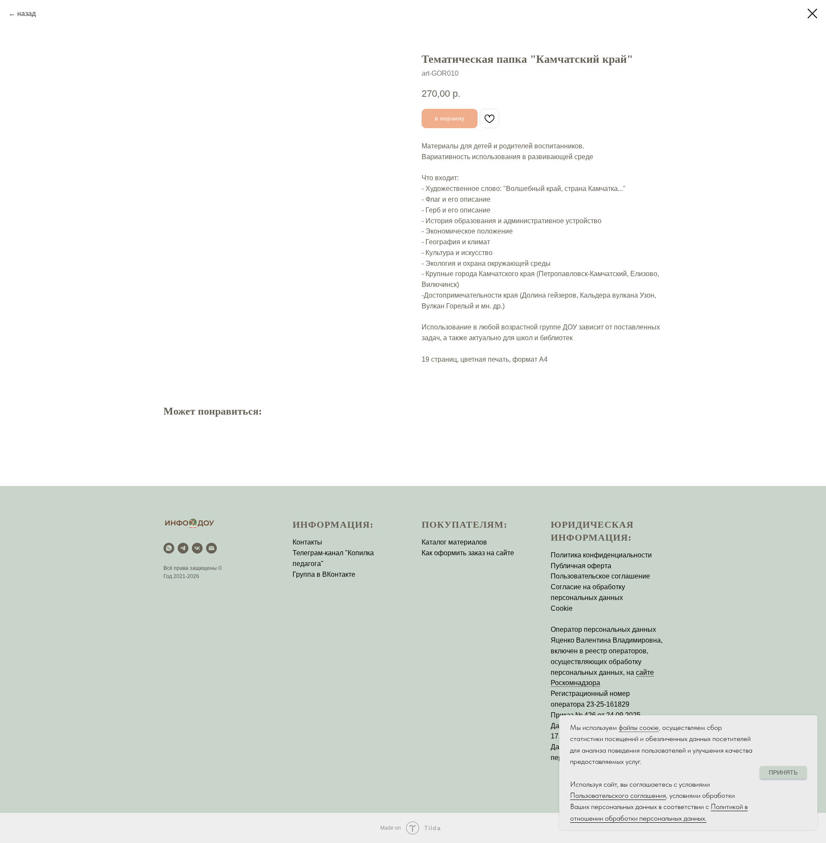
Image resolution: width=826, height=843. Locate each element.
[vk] (197, 548)
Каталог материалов (454, 542)
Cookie (562, 608)
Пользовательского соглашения (618, 795)
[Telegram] (183, 548)
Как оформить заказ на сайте (468, 553)
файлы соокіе (639, 727)
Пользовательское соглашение (600, 576)
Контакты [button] (307, 542)
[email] (211, 548)
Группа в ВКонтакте (324, 574)
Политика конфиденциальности (601, 555)
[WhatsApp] (168, 548)
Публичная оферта (581, 565)
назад (26, 13)
